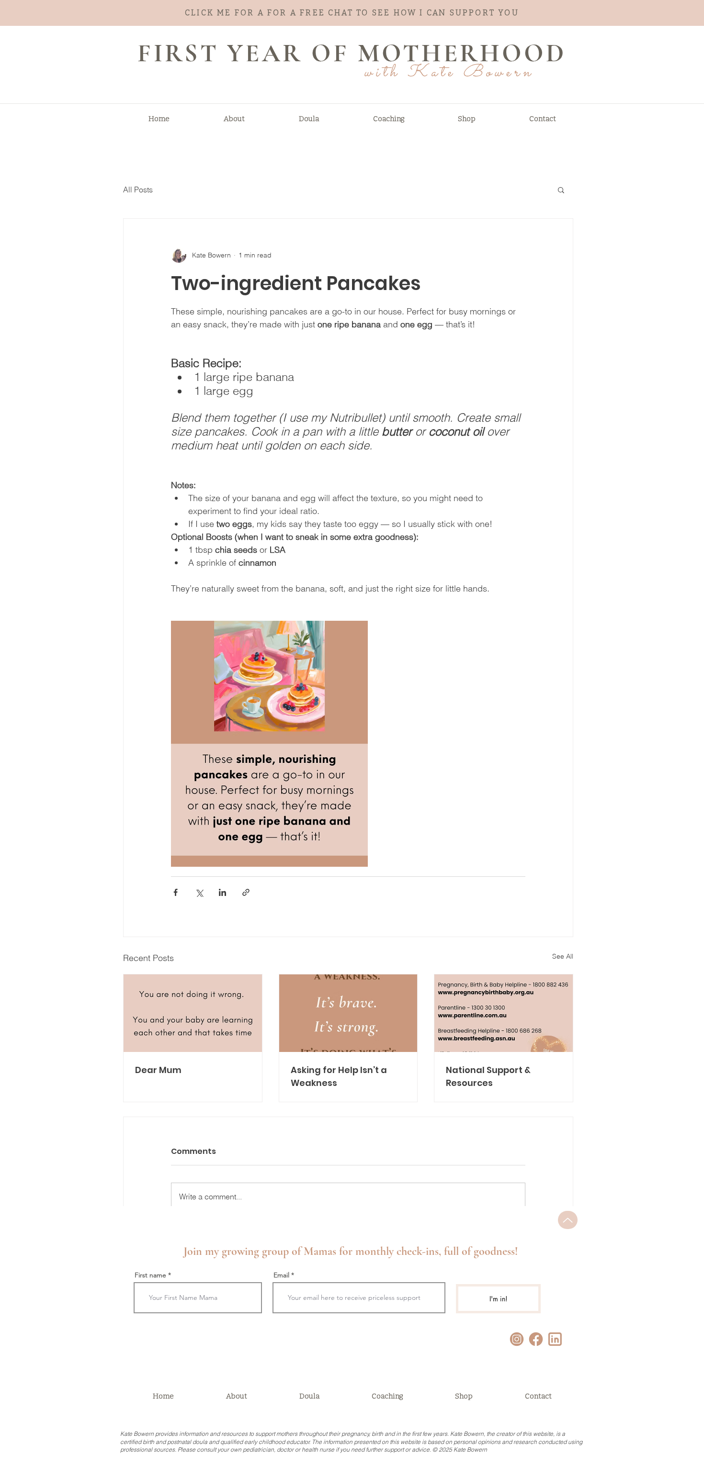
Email (281, 1275)
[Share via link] (245, 892)
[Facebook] (536, 1339)
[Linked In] (555, 1339)
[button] (561, 189)
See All (562, 956)
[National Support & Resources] (503, 1013)
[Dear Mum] (193, 1013)
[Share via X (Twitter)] (199, 892)
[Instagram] (517, 1339)
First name (150, 1275)
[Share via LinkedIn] (222, 892)
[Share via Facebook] (175, 892)
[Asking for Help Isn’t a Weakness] (348, 1013)
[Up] (568, 1220)
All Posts (138, 189)
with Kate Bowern (449, 72)
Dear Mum (158, 1070)
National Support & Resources (488, 1076)
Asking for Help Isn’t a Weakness (339, 1076)
